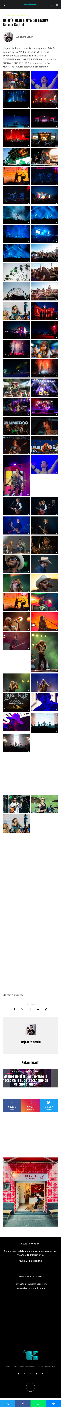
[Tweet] (22, 1009)
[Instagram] (30, 1374)
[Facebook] (18, 1374)
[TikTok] (36, 1374)
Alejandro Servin (24, 36)
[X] (24, 1374)
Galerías (6, 15)
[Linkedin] (42, 1374)
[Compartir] (14, 1009)
